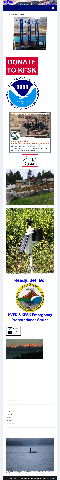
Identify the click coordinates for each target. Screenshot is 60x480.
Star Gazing (9, 420)
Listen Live (9, 7)
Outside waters (10, 411)
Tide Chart (9, 417)
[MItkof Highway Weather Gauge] (30, 272)
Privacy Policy (13, 478)
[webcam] (24, 358)
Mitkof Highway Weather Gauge (13, 403)
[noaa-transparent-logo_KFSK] (22, 110)
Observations (9, 414)
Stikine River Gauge (11, 423)
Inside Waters (9, 408)
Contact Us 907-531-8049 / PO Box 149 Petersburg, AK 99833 (29, 478)
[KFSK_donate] (22, 74)
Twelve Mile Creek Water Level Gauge (14, 428)
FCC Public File (46, 478)
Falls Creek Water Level (11, 426)
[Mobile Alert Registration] (13, 335)
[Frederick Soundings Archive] (30, 470)
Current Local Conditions (12, 400)
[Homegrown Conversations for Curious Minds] (30, 204)
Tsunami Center (10, 431)
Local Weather (10, 405)
